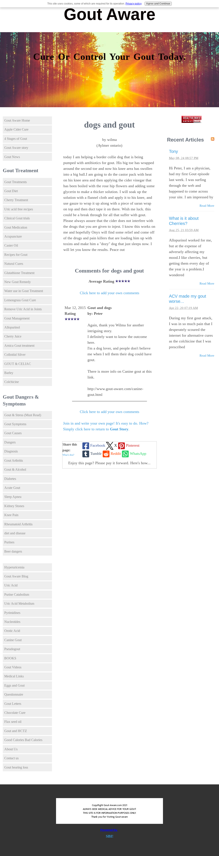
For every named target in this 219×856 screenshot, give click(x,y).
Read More (207, 205)
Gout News (12, 157)
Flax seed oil (12, 721)
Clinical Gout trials (17, 218)
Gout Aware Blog (16, 576)
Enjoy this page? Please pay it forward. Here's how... (109, 463)
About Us (11, 749)
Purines (9, 542)
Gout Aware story (16, 147)
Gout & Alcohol (15, 469)
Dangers (10, 442)
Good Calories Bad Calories (23, 740)
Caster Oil (11, 245)
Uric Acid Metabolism (19, 603)
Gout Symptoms (15, 424)
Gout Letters (12, 703)
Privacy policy (133, 3)
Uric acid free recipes (18, 209)
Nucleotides (12, 622)
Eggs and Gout (14, 685)
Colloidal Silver (14, 354)
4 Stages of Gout (15, 138)
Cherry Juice (12, 336)
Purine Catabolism (16, 594)
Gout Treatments (15, 182)
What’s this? (68, 455)
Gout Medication (15, 227)
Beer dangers (13, 551)
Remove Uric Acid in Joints (23, 309)
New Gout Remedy (17, 282)
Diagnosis (11, 451)
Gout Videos (12, 667)
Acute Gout (12, 488)
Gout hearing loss (16, 767)
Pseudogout (12, 649)
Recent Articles (185, 140)
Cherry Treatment (16, 200)
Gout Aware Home (17, 120)
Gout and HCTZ (15, 731)
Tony (173, 151)
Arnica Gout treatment (19, 345)
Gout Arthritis (13, 460)
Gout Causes (13, 433)
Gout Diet (11, 191)
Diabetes (10, 479)
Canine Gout (13, 640)
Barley (8, 373)
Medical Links (14, 676)
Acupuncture (13, 236)
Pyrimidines (12, 613)
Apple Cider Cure (16, 129)
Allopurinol (12, 327)
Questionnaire (13, 694)
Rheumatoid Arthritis (18, 524)
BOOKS (10, 658)
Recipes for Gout (15, 254)
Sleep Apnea (12, 497)
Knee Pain (11, 515)
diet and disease (14, 533)
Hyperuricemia (14, 567)
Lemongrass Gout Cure (20, 300)
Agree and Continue (158, 3)
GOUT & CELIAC (17, 364)
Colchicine (11, 382)
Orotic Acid (12, 631)
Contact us (11, 758)
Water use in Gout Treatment (23, 291)
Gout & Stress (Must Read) (22, 415)
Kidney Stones (14, 506)
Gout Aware (109, 14)
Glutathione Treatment (19, 273)
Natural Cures (13, 263)
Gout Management (17, 318)
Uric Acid (11, 585)
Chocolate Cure (14, 712)
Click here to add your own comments (109, 293)
